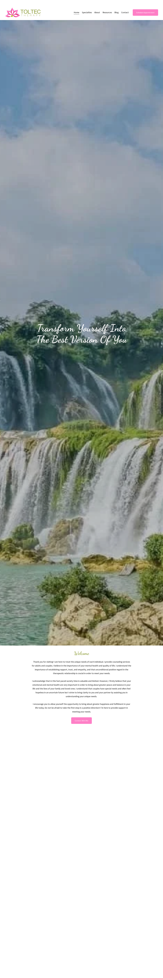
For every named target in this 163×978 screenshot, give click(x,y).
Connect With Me (81, 721)
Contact (125, 12)
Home (76, 12)
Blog (116, 12)
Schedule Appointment (145, 12)
